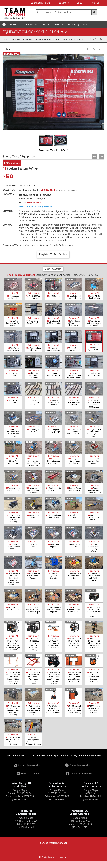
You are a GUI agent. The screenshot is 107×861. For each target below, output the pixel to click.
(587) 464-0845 (57, 799)
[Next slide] (98, 94)
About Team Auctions (81, 765)
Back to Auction (53, 268)
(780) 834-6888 (90, 799)
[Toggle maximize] (100, 49)
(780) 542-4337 (19, 799)
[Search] (94, 12)
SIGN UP (95, 3)
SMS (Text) (62, 150)
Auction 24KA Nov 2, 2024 (47, 39)
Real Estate (32, 24)
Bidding (59, 24)
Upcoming (15, 24)
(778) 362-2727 (79, 827)
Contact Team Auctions (30, 765)
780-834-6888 (34, 202)
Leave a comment (30, 773)
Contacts (64, 3)
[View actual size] (93, 49)
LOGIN (80, 3)
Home (5, 39)
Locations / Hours (40, 3)
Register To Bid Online (53, 254)
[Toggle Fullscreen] (86, 49)
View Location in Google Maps (35, 206)
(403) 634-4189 (26, 827)
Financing (73, 24)
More (86, 24)
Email (54, 150)
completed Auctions (22, 39)
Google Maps (20, 790)
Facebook (44, 150)
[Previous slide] (8, 94)
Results (47, 24)
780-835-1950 (48, 189)
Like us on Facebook (81, 773)
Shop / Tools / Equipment (74, 39)
